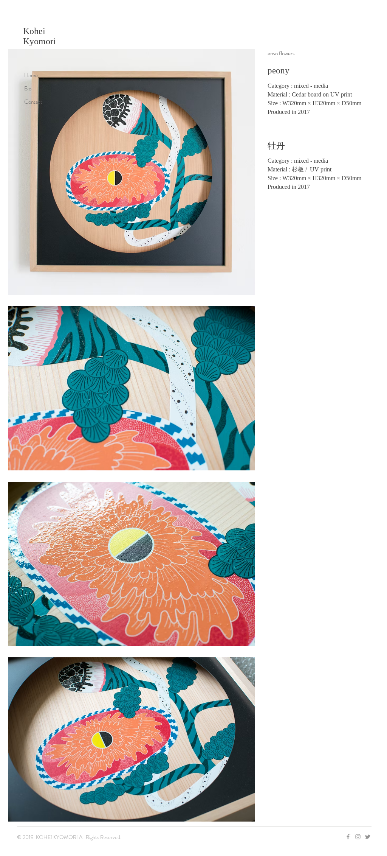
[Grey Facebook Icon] (348, 836)
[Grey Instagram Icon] (357, 836)
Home (31, 75)
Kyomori (39, 41)
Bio (27, 88)
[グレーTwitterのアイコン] (367, 836)
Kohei (34, 31)
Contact (33, 102)
